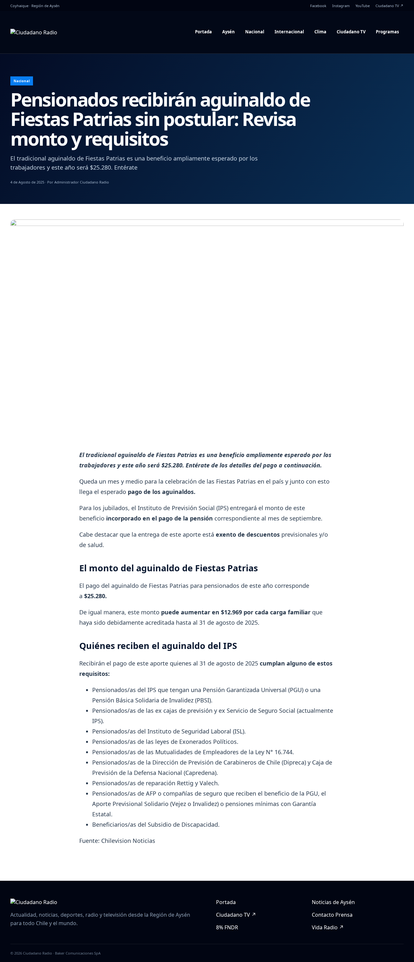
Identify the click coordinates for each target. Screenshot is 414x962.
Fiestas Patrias (235, 481)
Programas (387, 32)
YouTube (362, 5)
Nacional (254, 32)
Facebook (318, 5)
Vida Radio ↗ (328, 927)
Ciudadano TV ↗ (390, 5)
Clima (320, 32)
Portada (203, 32)
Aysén (228, 32)
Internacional (289, 32)
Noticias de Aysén (333, 902)
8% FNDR (227, 927)
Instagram (341, 5)
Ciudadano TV (351, 32)
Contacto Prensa (332, 914)
